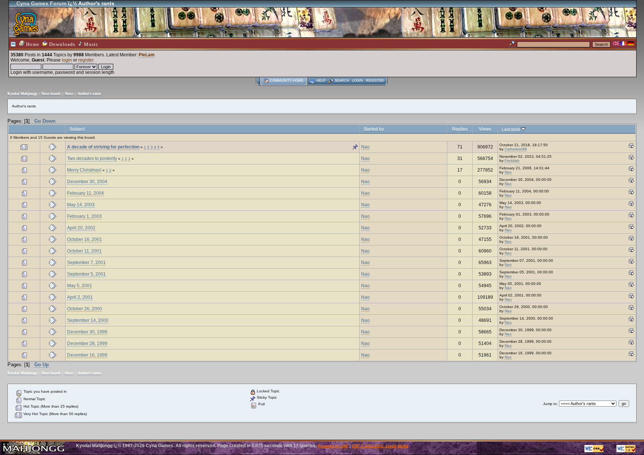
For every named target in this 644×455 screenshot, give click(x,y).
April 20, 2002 (81, 227)
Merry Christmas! (84, 170)
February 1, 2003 (84, 216)
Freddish (512, 161)
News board (50, 93)
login (67, 60)
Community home (286, 80)
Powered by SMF (333, 446)
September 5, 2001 (86, 274)
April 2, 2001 (80, 297)
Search (342, 80)
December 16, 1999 (87, 355)
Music (90, 44)
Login (357, 80)
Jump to (550, 404)
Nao (365, 147)
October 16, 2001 (84, 239)
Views (485, 128)
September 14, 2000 (87, 320)
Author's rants (89, 93)
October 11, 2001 (84, 251)
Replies (460, 128)
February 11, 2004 (85, 193)
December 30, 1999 (87, 332)
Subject (77, 128)
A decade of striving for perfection (103, 147)
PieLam (147, 54)
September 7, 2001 (86, 262)
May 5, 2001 (79, 285)
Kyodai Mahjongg (22, 93)
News (69, 93)
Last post (511, 129)
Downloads (61, 44)
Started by (373, 128)
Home (32, 44)
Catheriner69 (516, 149)
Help (320, 80)
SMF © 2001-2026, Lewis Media (380, 446)
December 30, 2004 (87, 181)
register (85, 60)
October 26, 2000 (84, 308)
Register (375, 80)
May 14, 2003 (81, 204)
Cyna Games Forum (41, 3)
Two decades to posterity (92, 158)
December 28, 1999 (87, 343)
